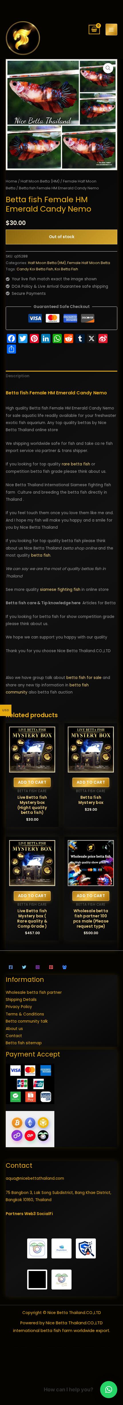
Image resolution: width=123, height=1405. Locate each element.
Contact (14, 1036)
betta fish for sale (84, 677)
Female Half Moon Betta (88, 262)
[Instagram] (38, 967)
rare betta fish (76, 464)
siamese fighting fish (60, 589)
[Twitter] (24, 967)
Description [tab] (17, 376)
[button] (108, 68)
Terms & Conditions (25, 1014)
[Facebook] (11, 967)
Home (11, 181)
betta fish (40, 555)
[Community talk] (64, 967)
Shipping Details (21, 999)
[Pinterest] (51, 967)
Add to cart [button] (32, 782)
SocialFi (45, 1214)
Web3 (30, 1214)
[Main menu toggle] (111, 29)
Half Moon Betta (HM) (40, 181)
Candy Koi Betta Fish (35, 269)
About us (14, 1028)
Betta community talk (27, 1021)
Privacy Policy (19, 1006)
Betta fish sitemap (24, 1043)
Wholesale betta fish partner (34, 992)
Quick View (32, 768)
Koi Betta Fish (66, 269)
